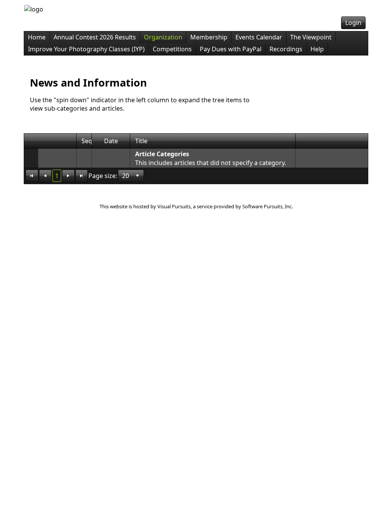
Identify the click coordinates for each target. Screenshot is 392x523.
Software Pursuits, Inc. (267, 206)
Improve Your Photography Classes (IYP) (86, 49)
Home (37, 37)
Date (111, 141)
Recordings (286, 49)
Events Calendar (258, 37)
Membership (208, 37)
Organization (163, 37)
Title (141, 141)
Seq (87, 141)
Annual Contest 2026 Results (95, 37)
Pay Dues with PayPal (230, 49)
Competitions (172, 49)
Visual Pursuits (174, 206)
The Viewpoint (311, 37)
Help (317, 49)
